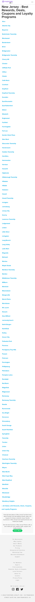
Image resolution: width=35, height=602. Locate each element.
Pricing (17, 548)
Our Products (17, 546)
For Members (17, 562)
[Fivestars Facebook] (18, 589)
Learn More (17, 530)
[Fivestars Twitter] (22, 589)
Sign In (17, 565)
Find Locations (17, 567)
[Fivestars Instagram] (13, 589)
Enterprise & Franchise (17, 550)
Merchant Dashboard (17, 554)
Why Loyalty (17, 541)
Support (17, 557)
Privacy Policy (17, 578)
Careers (17, 576)
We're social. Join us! (18, 586)
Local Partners (17, 571)
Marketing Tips (17, 552)
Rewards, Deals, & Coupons (17, 569)
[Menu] (32, 2)
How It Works (17, 543)
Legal (17, 580)
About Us (17, 573)
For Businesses (17, 539)
